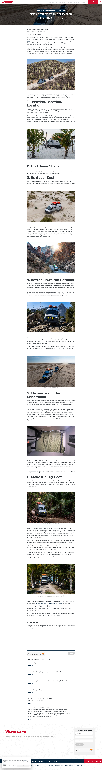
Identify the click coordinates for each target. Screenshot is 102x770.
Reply (30, 665)
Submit (71, 653)
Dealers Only (52, 761)
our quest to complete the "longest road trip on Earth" (49, 603)
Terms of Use (79, 765)
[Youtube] (92, 762)
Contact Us (44, 765)
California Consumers (69, 765)
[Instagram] (94, 762)
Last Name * (79, 737)
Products (51, 2)
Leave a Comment (30, 631)
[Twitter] (89, 762)
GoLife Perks (33, 471)
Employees (42, 761)
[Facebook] (86, 762)
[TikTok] (100, 762)
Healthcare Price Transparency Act (56, 765)
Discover (69, 2)
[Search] (100, 2)
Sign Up (79, 744)
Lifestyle (76, 2)
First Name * (79, 733)
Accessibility (36, 765)
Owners (83, 2)
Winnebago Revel (63, 94)
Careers (34, 761)
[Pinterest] (97, 762)
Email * (78, 740)
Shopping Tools (60, 2)
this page (31, 628)
